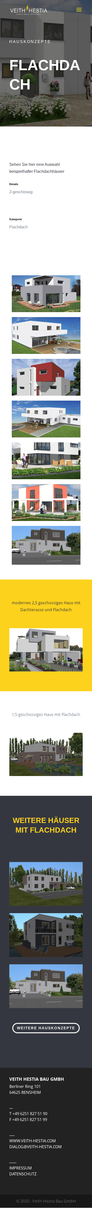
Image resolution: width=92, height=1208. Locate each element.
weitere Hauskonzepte (46, 1028)
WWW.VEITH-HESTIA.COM (32, 1140)
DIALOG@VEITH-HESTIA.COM (35, 1146)
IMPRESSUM (20, 1168)
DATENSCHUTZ (23, 1174)
